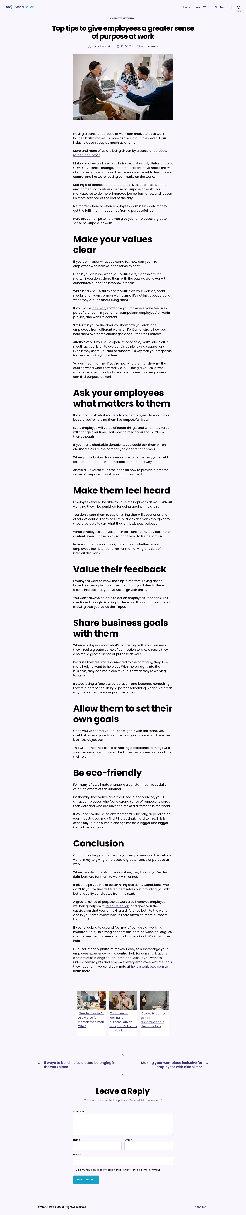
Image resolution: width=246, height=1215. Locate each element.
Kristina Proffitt (103, 46)
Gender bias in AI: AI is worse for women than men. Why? (91, 1019)
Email (128, 1140)
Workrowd (155, 936)
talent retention (117, 906)
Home (187, 7)
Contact (220, 7)
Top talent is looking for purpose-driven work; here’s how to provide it (123, 1021)
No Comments (149, 46)
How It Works (202, 7)
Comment (79, 1111)
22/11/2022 (127, 46)
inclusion (98, 308)
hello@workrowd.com (147, 966)
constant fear (139, 784)
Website (77, 1154)
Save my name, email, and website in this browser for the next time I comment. (118, 1170)
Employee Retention (123, 18)
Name (77, 1140)
